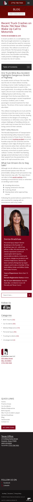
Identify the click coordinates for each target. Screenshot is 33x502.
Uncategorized (9, 340)
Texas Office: (7, 436)
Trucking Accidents (11, 336)
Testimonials (5, 420)
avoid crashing (17, 177)
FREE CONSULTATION (16, 14)
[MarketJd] (29, 499)
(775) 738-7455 (13, 445)
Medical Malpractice (11, 328)
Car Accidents (9, 324)
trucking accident (18, 139)
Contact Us (5, 422)
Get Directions (8, 427)
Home (3, 402)
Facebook (7, 483)
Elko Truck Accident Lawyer (10, 413)
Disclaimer (10, 493)
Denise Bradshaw (7, 415)
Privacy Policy (18, 493)
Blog (2, 417)
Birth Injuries (5, 411)
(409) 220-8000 (6, 443)
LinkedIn (6, 485)
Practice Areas (6, 404)
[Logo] (5, 3)
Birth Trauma (9, 320)
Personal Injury (9, 332)
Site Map (4, 493)
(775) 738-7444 (17, 3)
